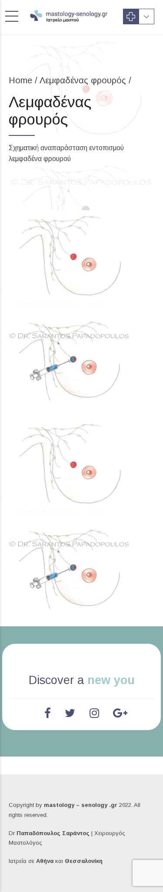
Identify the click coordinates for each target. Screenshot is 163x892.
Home (20, 80)
